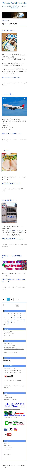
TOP (3, 20)
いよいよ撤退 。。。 (9, 94)
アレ (10, 230)
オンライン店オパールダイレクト (11, 417)
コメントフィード (8, 447)
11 (20, 317)
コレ (14, 230)
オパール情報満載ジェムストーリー (12, 409)
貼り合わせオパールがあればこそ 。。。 (13, 352)
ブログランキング (8, 370)
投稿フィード (7, 445)
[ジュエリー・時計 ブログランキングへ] (9, 376)
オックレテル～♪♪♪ (8, 30)
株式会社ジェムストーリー (10, 399)
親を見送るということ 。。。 (11, 347)
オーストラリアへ (8, 343)
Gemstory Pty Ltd (8, 397)
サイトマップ (7, 454)
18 (20, 319)
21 (8, 320)
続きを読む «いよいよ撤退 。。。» (11, 133)
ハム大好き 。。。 (8, 150)
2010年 (6, 20)
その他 (9, 188)
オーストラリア (11, 83)
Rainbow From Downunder (14, 3)
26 (24, 320)
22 (11, 320)
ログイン (6, 443)
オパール (10, 287)
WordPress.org (7, 449)
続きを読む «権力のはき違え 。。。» (12, 238)
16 (14, 319)
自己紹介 (6, 395)
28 (8, 322)
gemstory (5, 84)
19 (24, 319)
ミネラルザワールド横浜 (9, 345)
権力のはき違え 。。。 (10, 200)
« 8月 (4, 324)
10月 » (8, 324)
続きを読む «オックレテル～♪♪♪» (11, 77)
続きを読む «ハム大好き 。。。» (11, 183)
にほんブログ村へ (17, 380)
